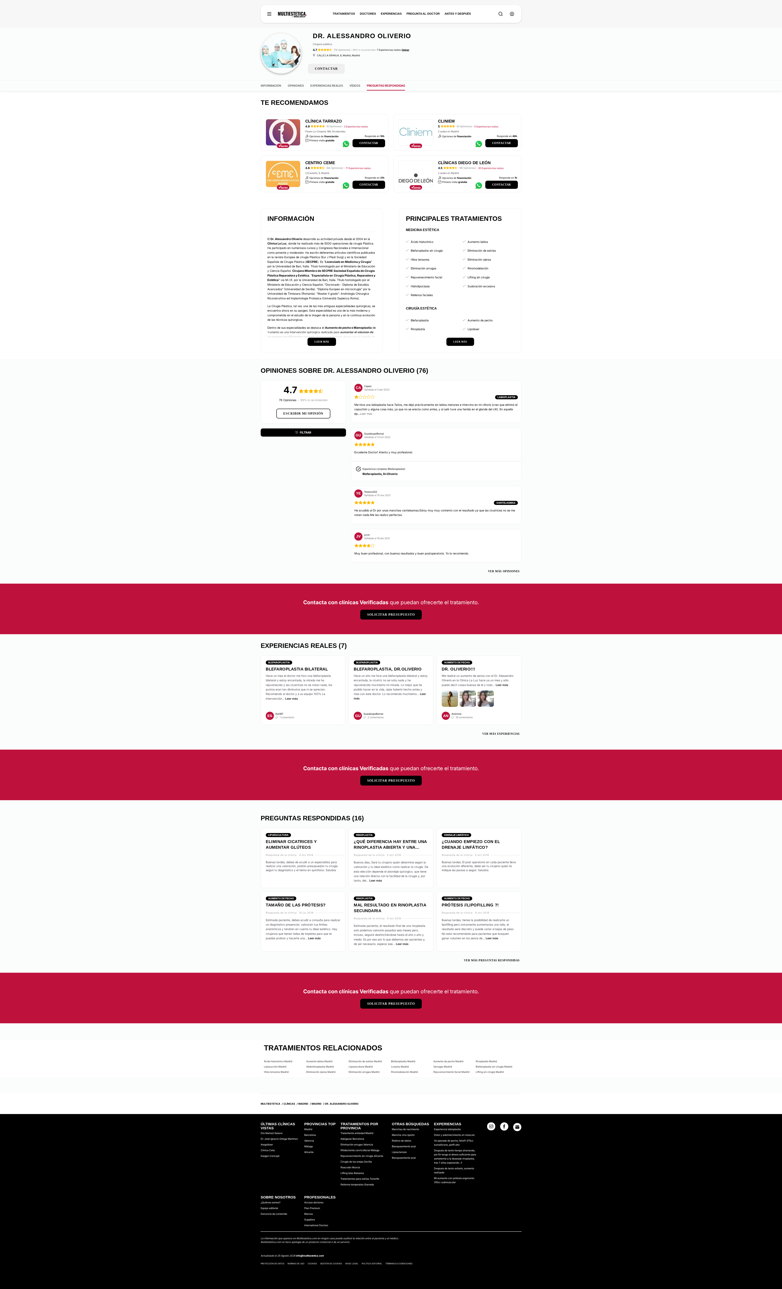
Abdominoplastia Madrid (320, 1066)
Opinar (405, 49)
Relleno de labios (401, 1140)
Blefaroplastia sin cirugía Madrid (494, 1066)
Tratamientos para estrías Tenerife (359, 1178)
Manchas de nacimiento (405, 1129)
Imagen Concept (270, 1155)
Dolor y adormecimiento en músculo (454, 1134)
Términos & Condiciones (399, 1263)
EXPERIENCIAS (391, 13)
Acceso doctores (313, 1202)
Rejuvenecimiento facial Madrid (451, 1071)
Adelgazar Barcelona (352, 1138)
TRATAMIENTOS (344, 13)
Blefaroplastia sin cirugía (427, 250)
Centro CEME (320, 162)
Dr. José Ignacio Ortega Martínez (279, 1138)
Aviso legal (351, 1263)
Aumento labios (478, 241)
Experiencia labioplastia (447, 1129)
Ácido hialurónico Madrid (278, 1061)
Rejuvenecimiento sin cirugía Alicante (361, 1155)
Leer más (291, 698)
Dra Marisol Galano (271, 1133)
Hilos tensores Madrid (276, 1071)
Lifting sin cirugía (479, 277)
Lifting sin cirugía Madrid (490, 1071)
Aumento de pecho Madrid (448, 1061)
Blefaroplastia (420, 320)
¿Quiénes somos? (270, 1202)
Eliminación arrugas (423, 268)
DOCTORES (368, 13)
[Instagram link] (491, 1127)
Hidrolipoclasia (420, 286)
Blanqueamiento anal (404, 1146)
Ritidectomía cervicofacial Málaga (359, 1150)
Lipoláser (473, 329)
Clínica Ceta (268, 1150)
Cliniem (446, 121)
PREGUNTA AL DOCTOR (423, 13)
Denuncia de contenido (274, 1213)
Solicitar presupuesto (391, 614)
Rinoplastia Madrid (486, 1061)
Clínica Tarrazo (323, 121)
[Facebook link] (504, 1127)
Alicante (309, 1152)
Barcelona (310, 1134)
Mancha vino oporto (403, 1134)
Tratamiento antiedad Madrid (356, 1133)
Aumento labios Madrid (319, 1061)
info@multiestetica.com (310, 1255)
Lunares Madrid (400, 1066)
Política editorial (372, 1263)
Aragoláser (267, 1144)
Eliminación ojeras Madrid (320, 1071)
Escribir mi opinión (303, 413)
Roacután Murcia (350, 1167)
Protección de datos (272, 1263)
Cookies (312, 1263)
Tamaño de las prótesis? (296, 905)
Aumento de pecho (480, 320)
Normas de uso (296, 1263)
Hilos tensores (420, 259)
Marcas (308, 1213)
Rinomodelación (478, 268)
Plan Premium (312, 1208)
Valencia (309, 1140)
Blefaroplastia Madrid (403, 1061)
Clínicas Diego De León (464, 162)
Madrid (308, 1129)
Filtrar (305, 432)
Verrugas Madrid (442, 1066)
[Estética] (292, 15)
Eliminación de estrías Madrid (365, 1061)
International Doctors (316, 1225)
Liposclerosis (399, 1152)
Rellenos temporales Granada (357, 1184)
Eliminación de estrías (482, 250)
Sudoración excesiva (481, 286)
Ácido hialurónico (422, 241)
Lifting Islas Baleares (352, 1173)
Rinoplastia (418, 329)
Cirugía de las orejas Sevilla (356, 1161)
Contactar (368, 143)
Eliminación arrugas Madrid (364, 1071)
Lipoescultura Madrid (361, 1066)
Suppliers (309, 1219)
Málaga (308, 1146)
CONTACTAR (326, 68)
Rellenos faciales (422, 295)
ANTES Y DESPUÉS (458, 13)
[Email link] (517, 1127)
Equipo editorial (269, 1208)
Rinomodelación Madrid (404, 1071)
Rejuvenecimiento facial (426, 277)
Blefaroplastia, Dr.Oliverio (380, 474)
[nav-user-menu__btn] (512, 14)
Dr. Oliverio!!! (458, 669)
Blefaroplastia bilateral (297, 669)
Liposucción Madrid (275, 1066)
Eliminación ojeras (479, 259)
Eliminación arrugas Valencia (356, 1144)
